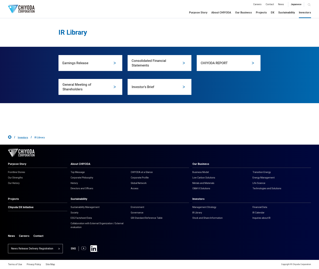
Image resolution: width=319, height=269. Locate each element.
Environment (137, 207)
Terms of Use (15, 264)
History (74, 183)
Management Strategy (204, 207)
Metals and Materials (203, 183)
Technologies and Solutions (267, 188)
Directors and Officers (82, 188)
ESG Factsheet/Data (81, 218)
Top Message (78, 172)
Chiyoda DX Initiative (21, 207)
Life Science (259, 183)
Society (74, 212)
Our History (14, 183)
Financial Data (260, 207)
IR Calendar (259, 212)
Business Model (200, 172)
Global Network (139, 183)
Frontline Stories (16, 172)
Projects (13, 199)
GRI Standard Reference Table (146, 218)
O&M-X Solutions (201, 188)
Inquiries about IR (261, 218)
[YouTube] (83, 248)
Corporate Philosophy (82, 177)
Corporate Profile (140, 177)
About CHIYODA (80, 164)
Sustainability (79, 199)
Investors (23, 137)
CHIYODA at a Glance (142, 172)
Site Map (50, 264)
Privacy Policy (34, 264)
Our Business (200, 164)
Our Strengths (15, 177)
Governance (137, 212)
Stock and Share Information (207, 218)
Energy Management (264, 177)
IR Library (197, 212)
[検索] (309, 4)
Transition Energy (262, 172)
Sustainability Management (85, 207)
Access (134, 188)
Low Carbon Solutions (203, 177)
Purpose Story (17, 164)
